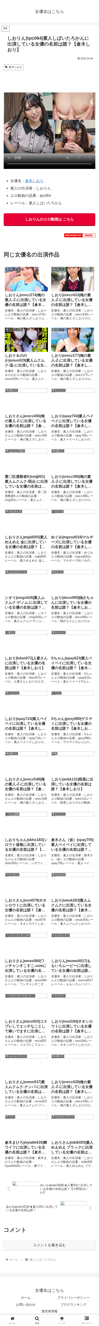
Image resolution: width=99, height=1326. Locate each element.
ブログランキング (73, 1304)
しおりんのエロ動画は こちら (49, 219)
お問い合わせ (25, 1304)
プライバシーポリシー (73, 1297)
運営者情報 (49, 1311)
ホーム (26, 1297)
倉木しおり (15, 67)
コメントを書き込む (49, 1245)
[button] (89, 851)
